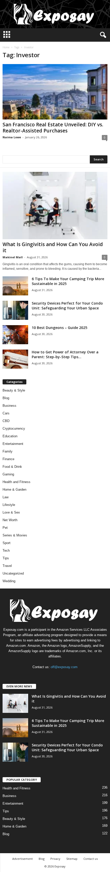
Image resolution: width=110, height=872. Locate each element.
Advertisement (22, 859)
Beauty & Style (14, 390)
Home (6, 47)
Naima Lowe (12, 137)
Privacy (55, 859)
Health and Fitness (16, 482)
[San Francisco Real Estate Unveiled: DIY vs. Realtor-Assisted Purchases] (55, 92)
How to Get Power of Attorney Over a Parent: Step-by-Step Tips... (65, 354)
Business (9, 406)
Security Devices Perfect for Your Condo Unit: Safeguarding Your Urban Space (67, 305)
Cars (6, 413)
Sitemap (72, 859)
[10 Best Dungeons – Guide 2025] (15, 334)
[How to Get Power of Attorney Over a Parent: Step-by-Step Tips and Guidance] (15, 359)
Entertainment (13, 444)
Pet (5, 528)
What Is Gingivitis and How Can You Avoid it (53, 247)
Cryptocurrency (14, 428)
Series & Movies (15, 535)
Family (8, 451)
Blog (6, 398)
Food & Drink (12, 467)
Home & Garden (14, 489)
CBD (6, 421)
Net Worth (10, 520)
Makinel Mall (13, 257)
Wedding (9, 581)
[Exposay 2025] (55, 14)
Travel (7, 566)
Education (10, 436)
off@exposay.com (64, 667)
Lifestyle (9, 505)
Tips (6, 558)
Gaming (8, 474)
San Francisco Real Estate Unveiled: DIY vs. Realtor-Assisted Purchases (53, 127)
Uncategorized (13, 573)
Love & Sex (11, 512)
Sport (6, 543)
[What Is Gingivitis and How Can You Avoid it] (55, 205)
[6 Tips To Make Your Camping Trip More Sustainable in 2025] (15, 285)
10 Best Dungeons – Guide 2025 (59, 327)
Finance (8, 459)
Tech (6, 550)
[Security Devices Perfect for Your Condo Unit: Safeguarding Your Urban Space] (15, 310)
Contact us (90, 859)
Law (5, 497)
